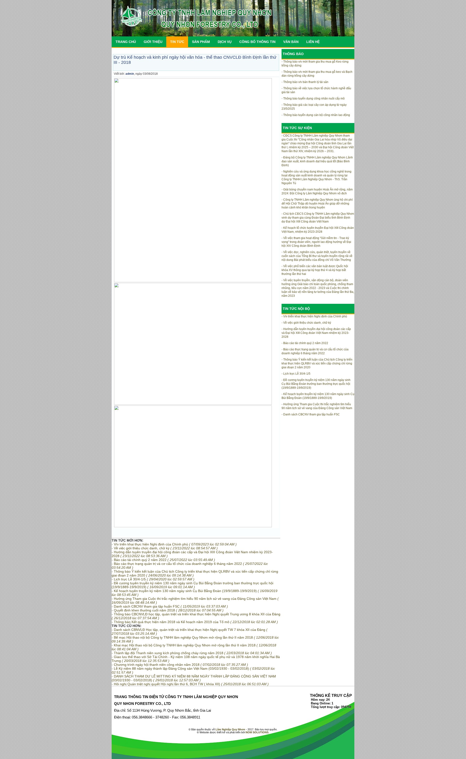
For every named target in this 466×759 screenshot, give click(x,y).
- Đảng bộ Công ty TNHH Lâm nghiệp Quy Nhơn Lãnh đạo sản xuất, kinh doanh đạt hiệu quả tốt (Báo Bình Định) (317, 161)
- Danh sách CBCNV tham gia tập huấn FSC (170, 606)
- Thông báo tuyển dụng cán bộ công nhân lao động (316, 115)
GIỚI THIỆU (153, 42)
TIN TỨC (177, 42)
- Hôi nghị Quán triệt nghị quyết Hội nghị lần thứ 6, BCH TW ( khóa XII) (190, 684)
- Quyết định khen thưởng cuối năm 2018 (168, 610)
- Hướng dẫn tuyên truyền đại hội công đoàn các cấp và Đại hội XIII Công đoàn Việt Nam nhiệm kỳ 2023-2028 (316, 332)
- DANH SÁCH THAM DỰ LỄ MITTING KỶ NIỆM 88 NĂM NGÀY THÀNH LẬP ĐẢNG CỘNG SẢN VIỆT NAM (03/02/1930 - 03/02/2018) (194, 678)
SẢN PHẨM (201, 42)
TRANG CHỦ (126, 42)
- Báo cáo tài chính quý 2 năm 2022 (163, 560)
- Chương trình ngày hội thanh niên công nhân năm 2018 (180, 665)
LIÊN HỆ (313, 42)
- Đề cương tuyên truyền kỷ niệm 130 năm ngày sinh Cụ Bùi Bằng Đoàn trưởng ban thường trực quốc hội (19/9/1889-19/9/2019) (192, 585)
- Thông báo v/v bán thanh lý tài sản (305, 82)
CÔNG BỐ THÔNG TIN (257, 42)
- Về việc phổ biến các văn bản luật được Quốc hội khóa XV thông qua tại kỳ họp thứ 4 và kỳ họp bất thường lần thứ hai (315, 270)
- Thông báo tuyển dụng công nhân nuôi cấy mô (313, 98)
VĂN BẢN (291, 42)
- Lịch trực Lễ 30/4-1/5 (153, 579)
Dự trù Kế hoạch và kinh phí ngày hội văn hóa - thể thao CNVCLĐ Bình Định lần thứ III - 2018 (195, 60)
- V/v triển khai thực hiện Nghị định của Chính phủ (174, 544)
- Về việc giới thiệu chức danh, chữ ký (165, 548)
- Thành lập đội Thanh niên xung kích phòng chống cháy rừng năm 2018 (192, 653)
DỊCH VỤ (225, 42)
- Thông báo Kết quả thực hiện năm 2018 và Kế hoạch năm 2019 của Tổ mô (195, 622)
